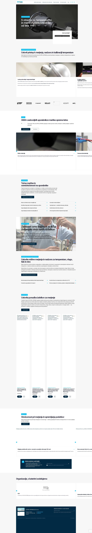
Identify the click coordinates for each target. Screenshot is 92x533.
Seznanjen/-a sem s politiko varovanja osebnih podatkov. (56, 465)
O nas (68, 2)
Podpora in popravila (56, 2)
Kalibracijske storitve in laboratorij (47, 2)
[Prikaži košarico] (74, 2)
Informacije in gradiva (63, 2)
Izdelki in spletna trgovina (37, 2)
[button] (24, 397)
